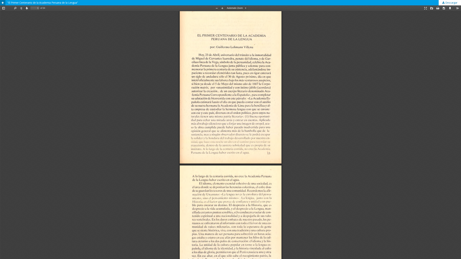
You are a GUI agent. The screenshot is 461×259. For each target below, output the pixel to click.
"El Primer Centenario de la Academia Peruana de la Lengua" (42, 2)
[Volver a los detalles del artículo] (2, 2)
